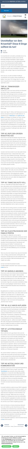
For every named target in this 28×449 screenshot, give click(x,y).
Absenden (6, 10)
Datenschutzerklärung (7, 443)
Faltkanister (12, 115)
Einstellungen (8, 439)
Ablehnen (16, 446)
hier (3, 419)
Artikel (2, 267)
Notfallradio (4, 371)
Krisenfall (5, 52)
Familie (4, 50)
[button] (25, 15)
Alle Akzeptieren (6, 446)
